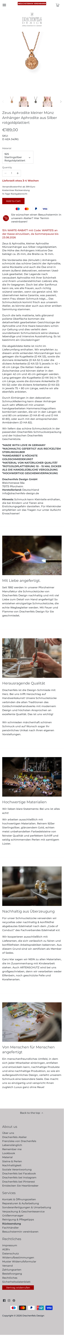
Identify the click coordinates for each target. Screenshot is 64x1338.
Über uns (8, 1132)
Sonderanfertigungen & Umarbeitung (26, 1207)
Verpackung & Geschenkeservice (23, 1211)
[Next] (60, 101)
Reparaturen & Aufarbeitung (20, 1203)
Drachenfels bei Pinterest (18, 1181)
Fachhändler (10, 1227)
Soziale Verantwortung (17, 1169)
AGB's (6, 1249)
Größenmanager (12, 1215)
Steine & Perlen (12, 1161)
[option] (12, 101)
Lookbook (8, 1153)
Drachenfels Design (33, 1315)
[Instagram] (9, 1300)
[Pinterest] (14, 1300)
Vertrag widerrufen (18, 1287)
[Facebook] (4, 1300)
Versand (7, 1265)
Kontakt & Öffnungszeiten (19, 1199)
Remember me (12, 1149)
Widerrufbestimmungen (18, 1257)
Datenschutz (10, 1253)
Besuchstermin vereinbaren (32, 4)
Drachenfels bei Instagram (19, 1177)
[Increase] (18, 173)
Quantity (7, 167)
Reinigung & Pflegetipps (18, 1219)
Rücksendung (11, 1223)
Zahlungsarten (11, 1269)
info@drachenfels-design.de (20, 493)
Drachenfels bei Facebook (19, 1173)
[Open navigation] (4, 5)
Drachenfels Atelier (14, 1137)
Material (6, 148)
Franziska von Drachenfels (19, 1141)
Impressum (9, 1245)
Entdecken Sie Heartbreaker (20, 1185)
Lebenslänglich (12, 1145)
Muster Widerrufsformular (19, 1261)
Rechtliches (9, 1277)
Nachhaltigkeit (11, 1165)
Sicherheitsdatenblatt (16, 1281)
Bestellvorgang (12, 1273)
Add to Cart (13, 201)
